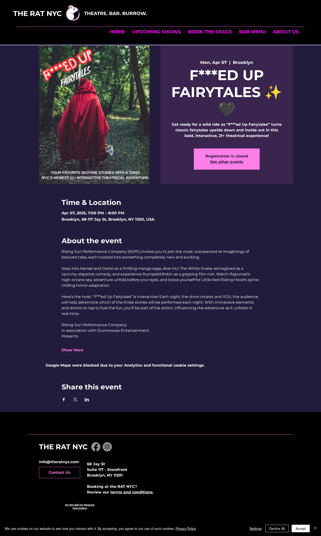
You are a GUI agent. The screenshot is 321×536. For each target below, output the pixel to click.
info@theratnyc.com (59, 462)
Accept (301, 528)
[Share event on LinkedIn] (87, 399)
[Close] (315, 528)
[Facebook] (95, 446)
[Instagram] (107, 446)
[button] (209, 31)
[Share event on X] (75, 399)
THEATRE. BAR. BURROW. (116, 13)
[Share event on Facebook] (64, 399)
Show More (72, 350)
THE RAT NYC (47, 13)
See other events (226, 162)
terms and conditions (131, 492)
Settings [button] (256, 528)
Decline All (277, 528)
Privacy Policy (186, 528)
